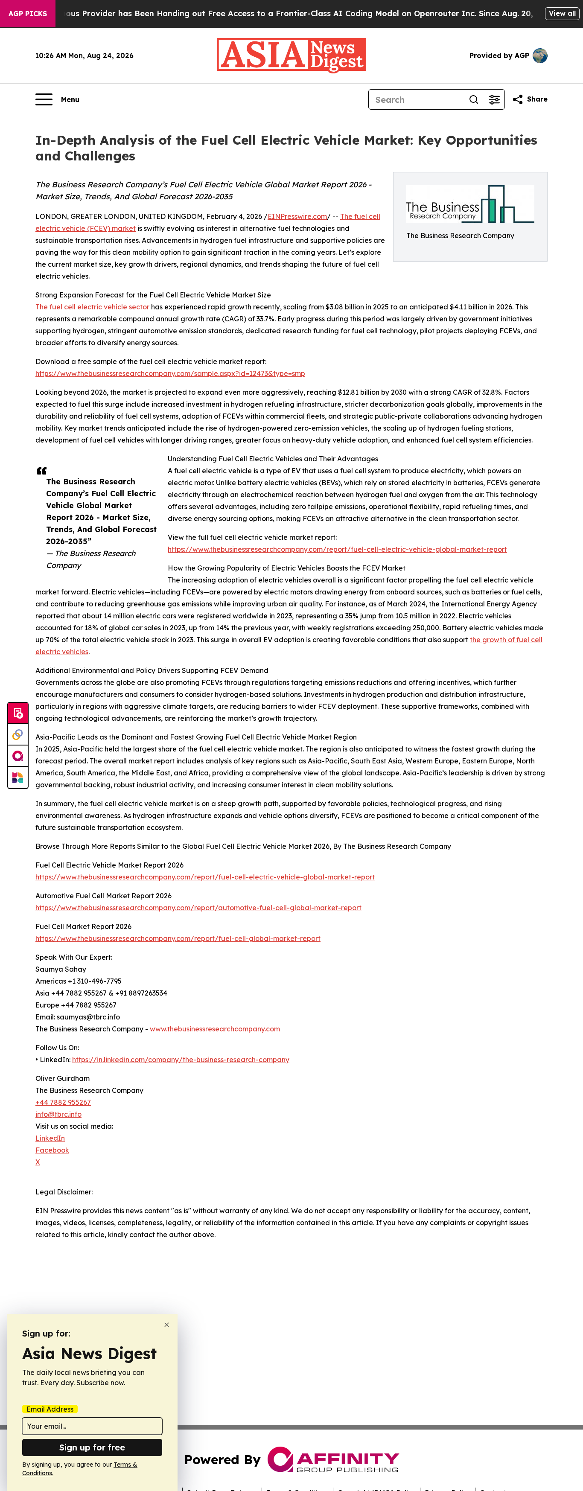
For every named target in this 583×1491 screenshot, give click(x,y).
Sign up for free (92, 1447)
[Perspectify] (18, 735)
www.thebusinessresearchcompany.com (215, 1029)
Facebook (52, 1150)
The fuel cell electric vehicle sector (92, 307)
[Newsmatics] (18, 777)
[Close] (167, 1325)
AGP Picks (28, 13)
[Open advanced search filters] (494, 99)
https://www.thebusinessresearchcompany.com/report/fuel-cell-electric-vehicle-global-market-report (337, 549)
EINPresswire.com (297, 216)
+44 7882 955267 (63, 1102)
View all (562, 13)
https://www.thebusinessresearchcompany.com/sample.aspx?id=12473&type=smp (170, 373)
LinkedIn (50, 1138)
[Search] (473, 99)
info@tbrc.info (58, 1114)
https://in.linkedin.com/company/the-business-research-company (180, 1059)
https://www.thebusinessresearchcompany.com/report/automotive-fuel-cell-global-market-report (198, 907)
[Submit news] (18, 713)
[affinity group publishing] (18, 756)
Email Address (49, 1409)
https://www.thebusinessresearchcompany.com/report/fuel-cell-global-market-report (178, 938)
